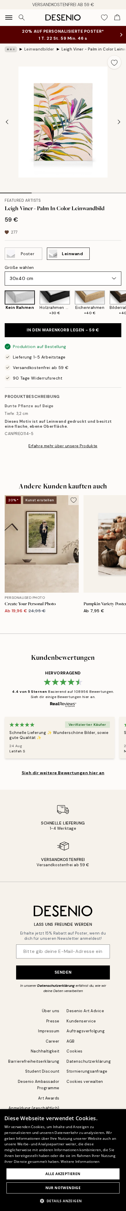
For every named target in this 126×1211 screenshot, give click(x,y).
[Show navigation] (8, 18)
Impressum (48, 1031)
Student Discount (42, 1071)
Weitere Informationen (80, 1161)
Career (52, 1041)
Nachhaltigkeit (45, 1051)
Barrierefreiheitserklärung (33, 1061)
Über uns (50, 1010)
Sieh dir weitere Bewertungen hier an (63, 772)
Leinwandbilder (39, 49)
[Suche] (21, 18)
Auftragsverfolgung (86, 1031)
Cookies (75, 1051)
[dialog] (63, 1160)
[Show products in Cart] (117, 18)
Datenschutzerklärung (56, 985)
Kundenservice (81, 1021)
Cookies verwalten (85, 1081)
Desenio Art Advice (85, 1010)
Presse (52, 1021)
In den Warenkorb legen (63, 330)
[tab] (16, 191)
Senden (63, 972)
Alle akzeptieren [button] (62, 1173)
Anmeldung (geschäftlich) (33, 1108)
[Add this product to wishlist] (114, 62)
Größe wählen (19, 267)
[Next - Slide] (119, 122)
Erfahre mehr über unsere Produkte (62, 445)
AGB (71, 1041)
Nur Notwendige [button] (63, 1187)
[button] (63, 1200)
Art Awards (48, 1098)
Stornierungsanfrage (87, 1071)
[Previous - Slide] (7, 122)
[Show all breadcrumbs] (11, 49)
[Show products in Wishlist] (104, 18)
